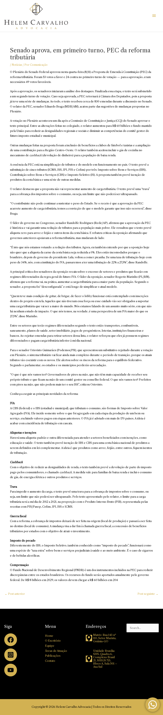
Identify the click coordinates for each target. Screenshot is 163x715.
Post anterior (15, 593)
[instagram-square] (20, 655)
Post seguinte (148, 593)
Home (49, 635)
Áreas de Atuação (56, 650)
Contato (50, 660)
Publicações (52, 655)
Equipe (49, 645)
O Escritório (53, 640)
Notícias (17, 64)
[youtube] (20, 670)
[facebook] (20, 640)
